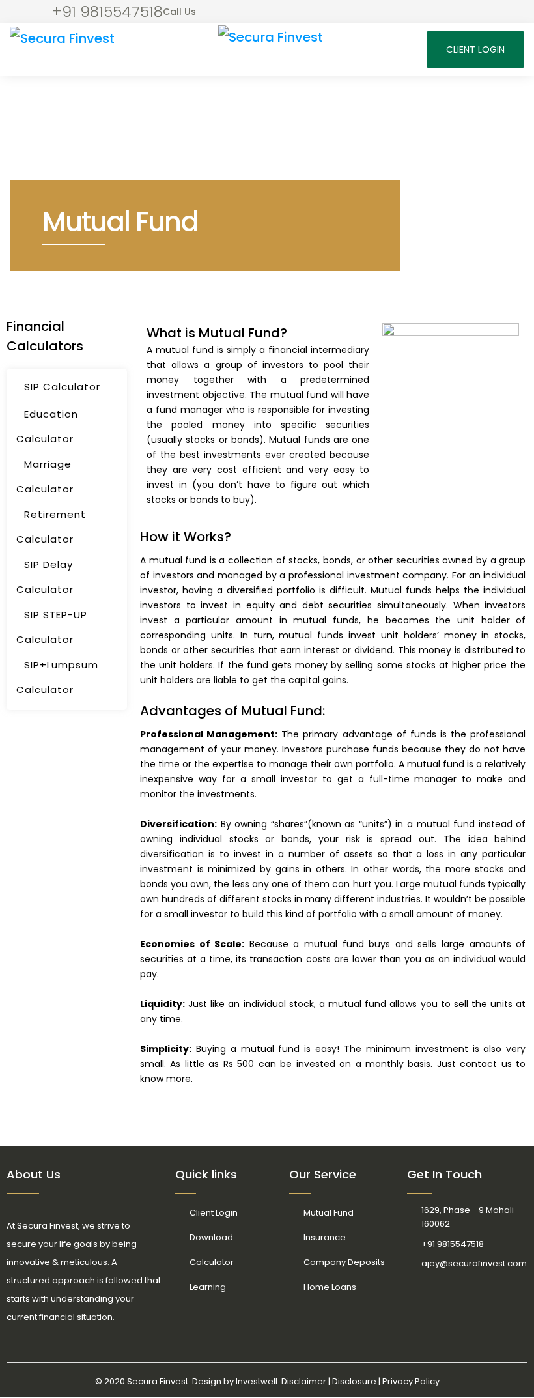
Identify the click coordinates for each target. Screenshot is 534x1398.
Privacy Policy (411, 1381)
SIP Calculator (62, 386)
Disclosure (354, 1381)
